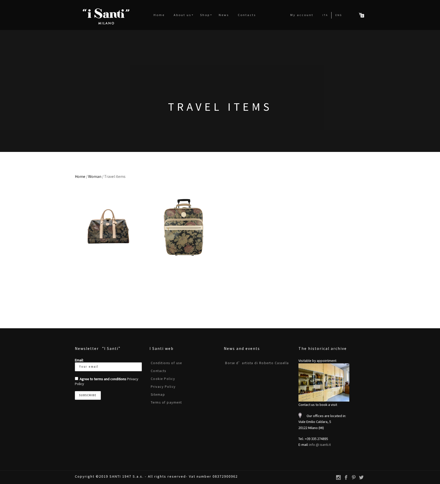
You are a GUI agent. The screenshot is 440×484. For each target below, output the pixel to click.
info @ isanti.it (320, 444)
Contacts (247, 15)
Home (159, 15)
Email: (79, 360)
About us (182, 15)
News (224, 15)
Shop (205, 15)
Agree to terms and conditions (106, 381)
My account (301, 15)
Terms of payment (166, 402)
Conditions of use (166, 363)
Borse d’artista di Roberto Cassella (257, 363)
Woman (94, 176)
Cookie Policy (163, 378)
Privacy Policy (163, 386)
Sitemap (158, 394)
